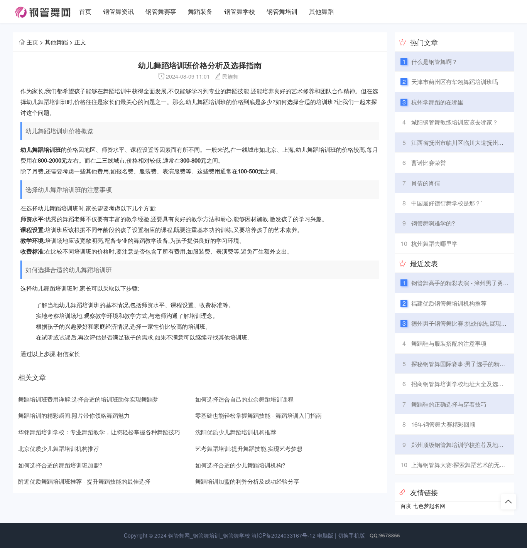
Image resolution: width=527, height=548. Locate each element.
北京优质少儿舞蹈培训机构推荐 (58, 448)
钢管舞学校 (239, 11)
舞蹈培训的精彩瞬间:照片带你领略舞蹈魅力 (74, 415)
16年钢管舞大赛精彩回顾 (443, 424)
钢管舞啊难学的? (433, 223)
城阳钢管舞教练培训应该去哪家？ (454, 122)
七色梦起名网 (429, 505)
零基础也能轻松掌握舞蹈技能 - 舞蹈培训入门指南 (258, 415)
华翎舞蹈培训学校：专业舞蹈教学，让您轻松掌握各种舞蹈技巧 (99, 432)
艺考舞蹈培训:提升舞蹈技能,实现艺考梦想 (248, 448)
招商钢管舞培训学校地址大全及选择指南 (463, 384)
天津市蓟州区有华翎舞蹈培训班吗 (454, 81)
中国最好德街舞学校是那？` (447, 203)
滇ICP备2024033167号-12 (284, 535)
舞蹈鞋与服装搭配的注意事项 (448, 343)
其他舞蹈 (321, 11)
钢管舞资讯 (118, 11)
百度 (405, 505)
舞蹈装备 (200, 11)
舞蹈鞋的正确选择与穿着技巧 (448, 404)
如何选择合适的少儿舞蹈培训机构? (240, 465)
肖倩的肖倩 (425, 183)
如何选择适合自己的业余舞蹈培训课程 (244, 399)
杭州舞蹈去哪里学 (434, 243)
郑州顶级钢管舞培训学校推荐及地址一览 (463, 444)
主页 (32, 42)
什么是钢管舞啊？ (434, 61)
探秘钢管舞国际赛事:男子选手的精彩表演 (464, 364)
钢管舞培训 (282, 11)
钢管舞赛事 (160, 11)
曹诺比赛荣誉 (428, 162)
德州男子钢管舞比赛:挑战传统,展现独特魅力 (467, 323)
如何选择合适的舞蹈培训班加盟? (60, 465)
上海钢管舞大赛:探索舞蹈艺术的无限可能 (464, 465)
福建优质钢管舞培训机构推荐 (448, 303)
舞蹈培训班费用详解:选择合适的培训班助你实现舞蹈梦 (88, 399)
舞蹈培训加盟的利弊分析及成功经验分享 (247, 481)
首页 (85, 11)
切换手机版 (351, 535)
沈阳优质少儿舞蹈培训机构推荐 (235, 432)
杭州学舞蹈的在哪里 (437, 102)
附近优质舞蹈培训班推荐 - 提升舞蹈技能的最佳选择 (84, 481)
